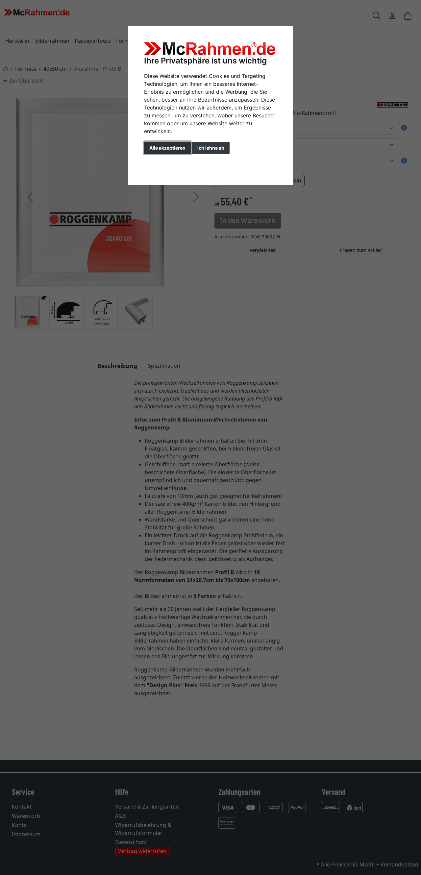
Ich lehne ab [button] (210, 148)
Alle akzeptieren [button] (167, 148)
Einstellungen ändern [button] (174, 161)
